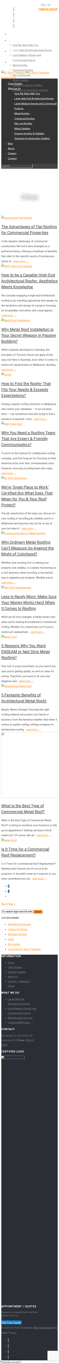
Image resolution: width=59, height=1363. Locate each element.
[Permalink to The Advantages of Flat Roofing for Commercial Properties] (16, 218)
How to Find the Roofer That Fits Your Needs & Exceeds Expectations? (26, 389)
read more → (20, 261)
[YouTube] (13, 26)
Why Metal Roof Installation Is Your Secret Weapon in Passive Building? (28, 335)
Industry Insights (17, 972)
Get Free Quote (11, 1322)
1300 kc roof (48, 9)
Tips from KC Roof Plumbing (24, 949)
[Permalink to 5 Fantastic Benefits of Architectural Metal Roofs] (16, 686)
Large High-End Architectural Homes (32, 50)
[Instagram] (13, 20)
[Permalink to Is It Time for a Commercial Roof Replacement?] (9, 840)
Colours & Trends (18, 929)
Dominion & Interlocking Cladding (30, 90)
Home (11, 962)
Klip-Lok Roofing (23, 123)
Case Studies (15, 83)
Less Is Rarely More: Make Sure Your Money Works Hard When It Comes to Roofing (29, 602)
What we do (16, 34)
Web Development (43, 1327)
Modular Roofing (17, 934)
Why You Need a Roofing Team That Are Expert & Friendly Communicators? (28, 439)
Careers (13, 51)
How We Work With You (25, 45)
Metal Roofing (20, 65)
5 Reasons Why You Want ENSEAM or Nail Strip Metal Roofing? (25, 651)
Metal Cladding (20, 80)
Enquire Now (8, 77)
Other (11, 939)
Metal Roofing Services (20, 1017)
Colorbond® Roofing (19, 1022)
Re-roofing (14, 944)
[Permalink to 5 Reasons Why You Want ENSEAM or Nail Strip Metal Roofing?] (9, 637)
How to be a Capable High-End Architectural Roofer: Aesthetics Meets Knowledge (29, 281)
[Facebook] (13, 9)
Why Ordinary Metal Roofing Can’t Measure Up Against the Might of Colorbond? (27, 548)
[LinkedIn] (13, 15)
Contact (14, 62)
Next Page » (8, 904)
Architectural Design (19, 924)
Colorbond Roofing (24, 118)
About (12, 40)
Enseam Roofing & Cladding (27, 85)
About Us (13, 976)
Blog (11, 34)
